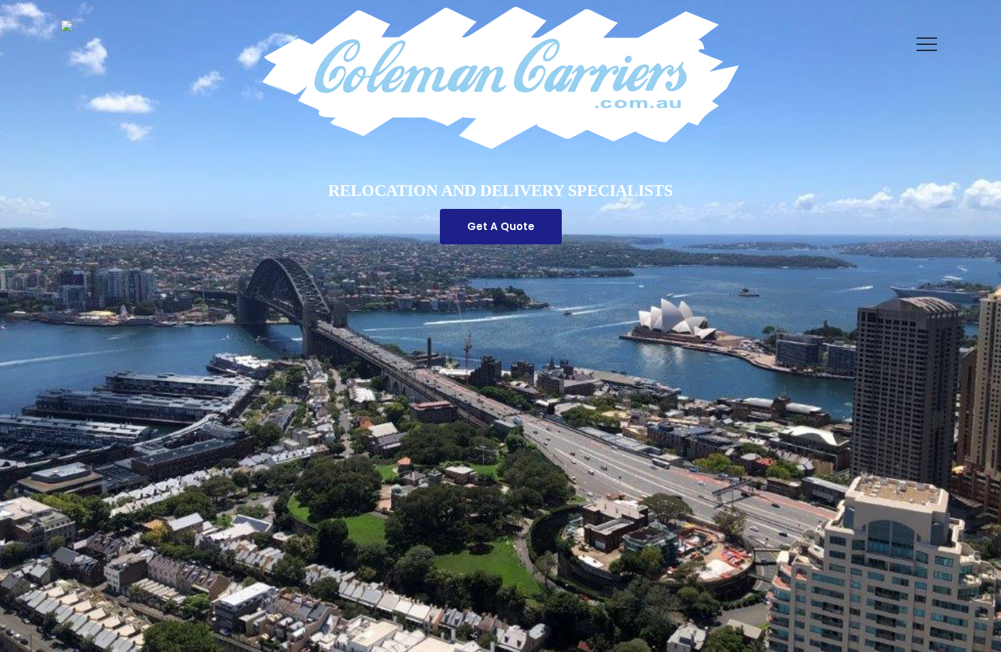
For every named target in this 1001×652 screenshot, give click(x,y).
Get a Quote (501, 226)
